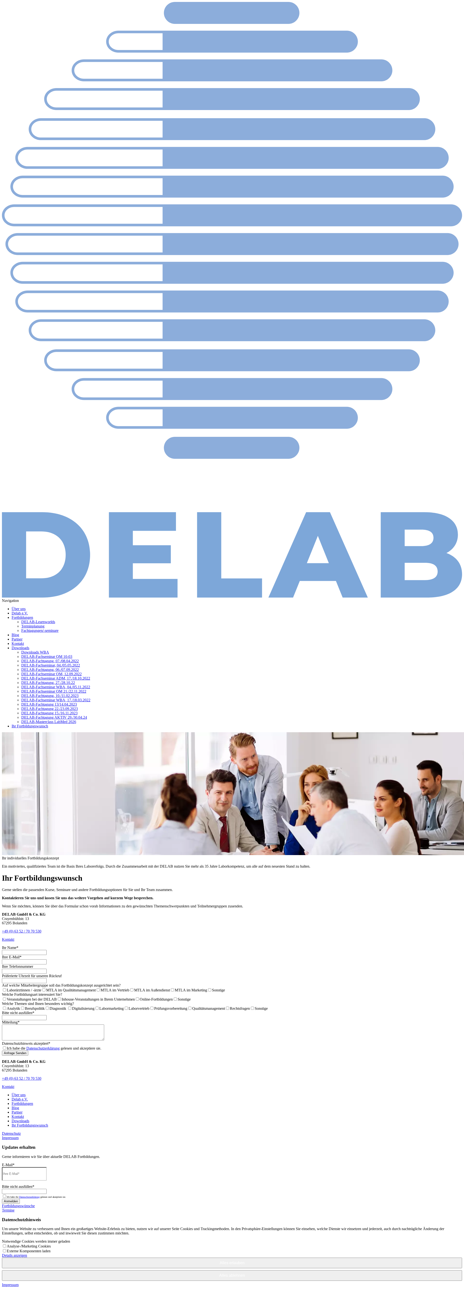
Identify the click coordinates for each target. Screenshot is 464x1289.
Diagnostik (58, 1008)
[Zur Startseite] (232, 596)
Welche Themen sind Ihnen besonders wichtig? (38, 1004)
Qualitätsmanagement (208, 1008)
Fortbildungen (22, 617)
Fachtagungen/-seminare (39, 630)
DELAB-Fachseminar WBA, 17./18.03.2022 (55, 700)
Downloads (20, 648)
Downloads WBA (35, 652)
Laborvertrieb (139, 1008)
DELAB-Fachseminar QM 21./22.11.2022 (53, 691)
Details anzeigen (14, 1255)
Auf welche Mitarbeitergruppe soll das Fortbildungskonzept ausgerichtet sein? (61, 985)
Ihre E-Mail (12, 957)
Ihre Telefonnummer (17, 966)
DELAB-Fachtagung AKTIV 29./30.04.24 (54, 717)
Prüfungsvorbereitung (170, 1008)
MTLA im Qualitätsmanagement (71, 990)
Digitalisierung (83, 1008)
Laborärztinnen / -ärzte (24, 990)
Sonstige (218, 990)
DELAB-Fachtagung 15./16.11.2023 (49, 713)
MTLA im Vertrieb (115, 990)
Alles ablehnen (232, 1275)
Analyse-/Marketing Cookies (29, 1246)
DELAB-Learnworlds (38, 622)
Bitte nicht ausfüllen (18, 1013)
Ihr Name (10, 948)
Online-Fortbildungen (156, 999)
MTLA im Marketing (191, 990)
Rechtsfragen (240, 1008)
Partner (17, 639)
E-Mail (8, 1165)
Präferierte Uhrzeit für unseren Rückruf (32, 976)
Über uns (19, 609)
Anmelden (11, 1201)
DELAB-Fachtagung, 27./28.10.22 (48, 683)
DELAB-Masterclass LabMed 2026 (48, 722)
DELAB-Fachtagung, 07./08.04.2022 (50, 661)
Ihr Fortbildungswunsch (30, 726)
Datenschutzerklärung (43, 1048)
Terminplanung (32, 626)
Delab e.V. (20, 613)
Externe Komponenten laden (29, 1251)
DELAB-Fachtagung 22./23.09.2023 (49, 709)
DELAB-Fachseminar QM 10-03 (46, 657)
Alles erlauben (232, 1263)
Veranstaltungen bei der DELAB (32, 999)
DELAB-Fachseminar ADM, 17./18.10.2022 (55, 678)
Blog (15, 635)
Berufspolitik (35, 1008)
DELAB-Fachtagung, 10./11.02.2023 (50, 696)
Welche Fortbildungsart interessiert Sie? (32, 994)
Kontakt (18, 643)
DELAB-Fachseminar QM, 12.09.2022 (51, 674)
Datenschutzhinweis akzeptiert (26, 1043)
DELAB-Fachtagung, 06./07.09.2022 (50, 670)
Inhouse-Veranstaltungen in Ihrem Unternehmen (98, 999)
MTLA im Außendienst (152, 990)
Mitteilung (11, 1022)
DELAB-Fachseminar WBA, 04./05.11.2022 (55, 687)
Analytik (13, 1008)
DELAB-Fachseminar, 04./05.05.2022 (50, 665)
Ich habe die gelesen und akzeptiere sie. (54, 1048)
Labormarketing (111, 1008)
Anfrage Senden (15, 1053)
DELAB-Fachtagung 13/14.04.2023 (49, 704)
